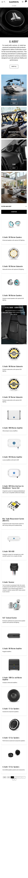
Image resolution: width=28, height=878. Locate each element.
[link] (14, 22)
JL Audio (14, 5)
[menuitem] (4, 2)
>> (14, 779)
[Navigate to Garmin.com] (14, 2)
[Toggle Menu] (1, 1)
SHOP (14, 103)
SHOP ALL (14, 66)
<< (4, 777)
